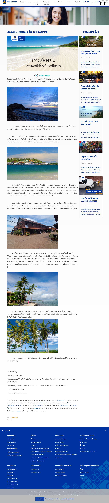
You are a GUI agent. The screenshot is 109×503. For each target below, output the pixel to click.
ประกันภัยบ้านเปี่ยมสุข (60, 472)
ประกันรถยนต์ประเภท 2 (12, 478)
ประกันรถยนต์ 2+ (16, 406)
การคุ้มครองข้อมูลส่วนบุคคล (38, 461)
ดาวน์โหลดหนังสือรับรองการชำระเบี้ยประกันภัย (66, 455)
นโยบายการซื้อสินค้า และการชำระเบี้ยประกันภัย (41, 451)
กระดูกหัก (82, 476)
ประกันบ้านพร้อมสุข (59, 469)
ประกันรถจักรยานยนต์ (65, 406)
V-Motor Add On (84, 472)
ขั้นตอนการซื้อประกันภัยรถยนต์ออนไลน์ (40, 448)
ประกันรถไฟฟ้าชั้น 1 (35, 469)
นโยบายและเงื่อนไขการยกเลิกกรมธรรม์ (40, 458)
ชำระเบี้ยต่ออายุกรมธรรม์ (13, 452)
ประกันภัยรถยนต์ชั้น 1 (12, 469)
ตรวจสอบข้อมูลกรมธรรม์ (61, 451)
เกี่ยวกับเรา (33, 439)
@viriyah (84, 442)
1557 (83, 448)
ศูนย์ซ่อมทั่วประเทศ (59, 442)
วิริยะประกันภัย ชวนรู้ (36, 442)
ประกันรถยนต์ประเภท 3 (12, 482)
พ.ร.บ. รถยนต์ (10, 488)
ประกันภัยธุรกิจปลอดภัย (61, 475)
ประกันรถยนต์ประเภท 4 (12, 485)
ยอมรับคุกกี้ (40, 499)
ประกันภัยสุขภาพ (10, 445)
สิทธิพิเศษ (33, 445)
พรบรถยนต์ (37, 408)
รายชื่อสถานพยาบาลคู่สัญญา (61, 445)
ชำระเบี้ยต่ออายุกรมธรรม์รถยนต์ (14, 455)
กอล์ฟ (81, 479)
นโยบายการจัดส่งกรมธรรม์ (37, 455)
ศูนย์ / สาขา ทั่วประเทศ (60, 439)
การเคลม (57, 448)
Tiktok (83, 445)
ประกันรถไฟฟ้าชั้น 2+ (36, 472)
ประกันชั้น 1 (42, 403)
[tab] (54, 430)
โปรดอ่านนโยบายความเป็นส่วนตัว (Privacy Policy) (59, 499)
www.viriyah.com (16, 411)
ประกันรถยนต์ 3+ (39, 406)
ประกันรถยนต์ (60, 400)
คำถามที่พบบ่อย (59, 458)
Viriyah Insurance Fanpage (89, 439)
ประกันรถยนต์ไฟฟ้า (11, 442)
